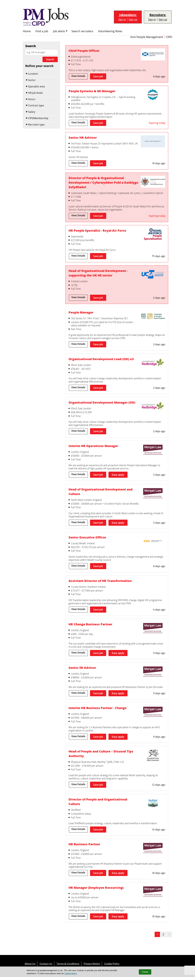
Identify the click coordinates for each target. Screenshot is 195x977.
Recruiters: (157, 15)
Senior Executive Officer (87, 537)
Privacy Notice (92, 963)
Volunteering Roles (110, 31)
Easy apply (118, 474)
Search (50, 59)
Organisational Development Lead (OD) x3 (101, 359)
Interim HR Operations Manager (93, 446)
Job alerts (59, 31)
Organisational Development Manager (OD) (102, 402)
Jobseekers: (128, 15)
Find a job (41, 31)
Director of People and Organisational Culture (98, 801)
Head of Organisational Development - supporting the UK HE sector (98, 273)
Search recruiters (82, 31)
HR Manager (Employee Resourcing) (96, 888)
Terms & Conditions (68, 963)
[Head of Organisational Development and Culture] (153, 493)
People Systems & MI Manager (92, 91)
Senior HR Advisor (83, 137)
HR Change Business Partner (90, 624)
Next (169, 934)
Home (27, 31)
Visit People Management (146, 37)
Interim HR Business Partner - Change (97, 708)
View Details (78, 76)
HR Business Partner (84, 844)
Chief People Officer (84, 51)
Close (145, 972)
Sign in (122, 19)
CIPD (169, 37)
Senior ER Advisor (82, 668)
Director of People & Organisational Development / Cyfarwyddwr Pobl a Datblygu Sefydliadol (103, 182)
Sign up (133, 19)
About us (30, 963)
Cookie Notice (70, 973)
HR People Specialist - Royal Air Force (97, 230)
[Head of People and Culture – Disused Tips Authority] (153, 755)
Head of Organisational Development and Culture (101, 491)
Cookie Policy (111, 963)
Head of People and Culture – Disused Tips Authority (101, 753)
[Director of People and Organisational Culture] (153, 803)
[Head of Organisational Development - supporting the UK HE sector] (153, 275)
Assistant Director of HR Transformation (100, 581)
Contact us (46, 963)
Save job (98, 76)
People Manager (81, 312)
